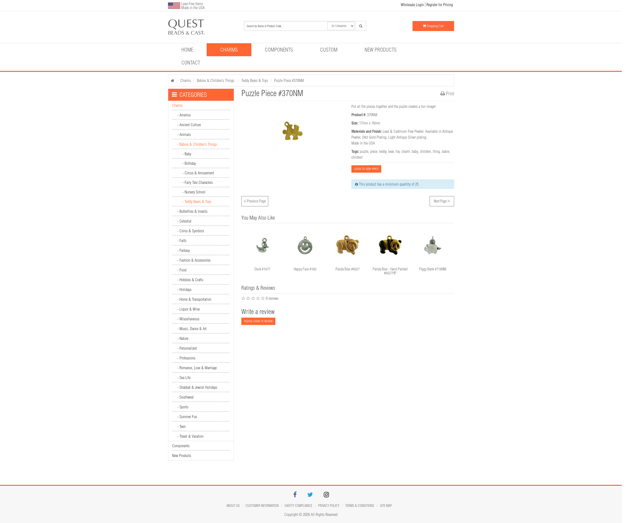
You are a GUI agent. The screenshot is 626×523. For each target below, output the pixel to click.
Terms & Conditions (359, 505)
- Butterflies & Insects (192, 211)
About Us (233, 505)
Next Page (442, 200)
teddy (382, 151)
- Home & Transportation (194, 299)
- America (183, 114)
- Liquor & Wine (188, 309)
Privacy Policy (328, 505)
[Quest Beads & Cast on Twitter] (310, 495)
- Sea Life (183, 377)
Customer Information (262, 505)
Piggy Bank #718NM (432, 269)
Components (279, 49)
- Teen (181, 426)
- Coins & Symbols (190, 230)
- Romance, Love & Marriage (197, 367)
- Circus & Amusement (198, 172)
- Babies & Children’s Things (197, 144)
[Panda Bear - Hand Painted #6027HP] (390, 245)
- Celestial (184, 221)
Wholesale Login (412, 4)
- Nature (182, 338)
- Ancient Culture (189, 124)
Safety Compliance (298, 505)
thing (436, 151)
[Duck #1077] (263, 245)
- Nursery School (193, 191)
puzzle (364, 151)
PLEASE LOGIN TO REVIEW (258, 321)
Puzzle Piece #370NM (289, 80)
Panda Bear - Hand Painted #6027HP (390, 271)
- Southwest (185, 397)
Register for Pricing (439, 4)
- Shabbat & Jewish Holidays (197, 387)
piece (373, 151)
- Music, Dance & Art (192, 328)
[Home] (172, 80)
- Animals (184, 134)
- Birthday (189, 163)
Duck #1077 (262, 269)
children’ (357, 157)
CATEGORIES (193, 94)
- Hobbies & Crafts (190, 279)
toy (398, 151)
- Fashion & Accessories (194, 260)
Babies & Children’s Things (216, 80)
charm (406, 151)
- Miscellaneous (188, 318)
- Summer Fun (187, 416)
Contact (190, 62)
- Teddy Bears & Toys (196, 201)
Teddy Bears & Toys (254, 80)
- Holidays (184, 289)
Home (187, 49)
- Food (181, 269)
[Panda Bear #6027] (348, 245)
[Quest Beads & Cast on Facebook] (295, 495)
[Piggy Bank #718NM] (433, 245)
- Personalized (187, 348)
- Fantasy (183, 250)
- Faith (181, 240)
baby (415, 151)
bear (391, 151)
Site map (386, 505)
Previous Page (255, 200)
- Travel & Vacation (190, 436)
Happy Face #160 (305, 269)
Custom (328, 49)
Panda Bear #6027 (347, 269)
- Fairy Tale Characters (197, 182)
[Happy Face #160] (305, 245)
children (425, 151)
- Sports (182, 406)
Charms (229, 49)
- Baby (186, 153)
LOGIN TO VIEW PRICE (366, 169)
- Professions (186, 358)
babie (445, 151)
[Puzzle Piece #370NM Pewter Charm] (202, 27)
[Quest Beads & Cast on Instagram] (326, 495)
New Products (381, 49)
